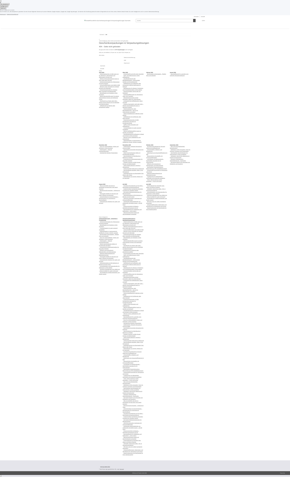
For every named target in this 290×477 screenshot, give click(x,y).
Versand (122, 469)
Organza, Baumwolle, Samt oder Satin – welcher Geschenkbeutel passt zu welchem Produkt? (133, 105)
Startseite (196, 16)
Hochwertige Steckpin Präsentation (109, 153)
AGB (125, 60)
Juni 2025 (148, 184)
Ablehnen (3, 8)
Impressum (3, 14)
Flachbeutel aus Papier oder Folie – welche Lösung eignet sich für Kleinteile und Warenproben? (109, 102)
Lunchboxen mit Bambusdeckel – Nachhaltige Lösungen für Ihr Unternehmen (155, 160)
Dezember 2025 (103, 145)
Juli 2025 (125, 184)
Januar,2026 (173, 72)
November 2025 (127, 145)
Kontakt (203, 16)
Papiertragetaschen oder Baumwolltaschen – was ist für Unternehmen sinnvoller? (130, 110)
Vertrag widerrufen (105, 466)
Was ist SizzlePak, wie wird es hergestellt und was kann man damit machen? (108, 187)
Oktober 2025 (149, 145)
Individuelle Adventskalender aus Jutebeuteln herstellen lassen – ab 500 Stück (132, 203)
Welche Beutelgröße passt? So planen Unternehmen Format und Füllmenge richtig (109, 97)
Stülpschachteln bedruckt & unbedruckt (133, 168)
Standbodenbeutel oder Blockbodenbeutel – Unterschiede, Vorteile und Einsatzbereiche (131, 80)
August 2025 (102, 184)
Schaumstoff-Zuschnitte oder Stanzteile (133, 74)
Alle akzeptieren (5, 4)
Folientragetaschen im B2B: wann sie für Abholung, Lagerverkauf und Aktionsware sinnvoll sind (109, 75)
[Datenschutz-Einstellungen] (0, 1)
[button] (199, 20)
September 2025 (174, 145)
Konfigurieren (4, 6)
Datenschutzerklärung (12, 14)
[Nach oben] (0, 476)
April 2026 (101, 72)
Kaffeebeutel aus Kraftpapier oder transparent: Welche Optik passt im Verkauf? (132, 85)
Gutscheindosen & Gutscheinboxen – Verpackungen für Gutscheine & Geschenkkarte (109, 198)
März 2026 (125, 72)
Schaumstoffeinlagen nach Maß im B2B (110, 85)
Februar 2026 (149, 72)
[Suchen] (194, 20)
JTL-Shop (287, 473)
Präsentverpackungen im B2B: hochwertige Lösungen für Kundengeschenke (131, 121)
